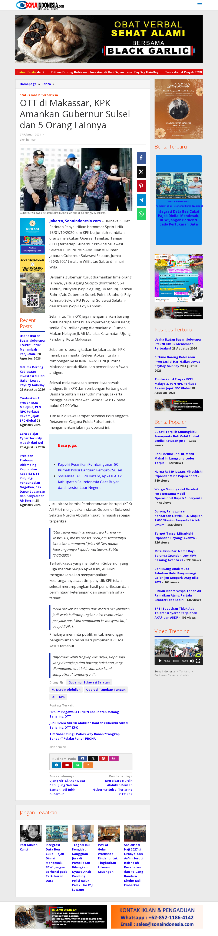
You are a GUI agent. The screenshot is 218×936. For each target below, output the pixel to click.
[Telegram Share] (141, 200)
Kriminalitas (192, 201)
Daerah (170, 201)
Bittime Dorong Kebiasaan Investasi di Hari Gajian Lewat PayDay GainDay (71, 72)
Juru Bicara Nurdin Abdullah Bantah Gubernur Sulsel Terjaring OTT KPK (112, 785)
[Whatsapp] (141, 214)
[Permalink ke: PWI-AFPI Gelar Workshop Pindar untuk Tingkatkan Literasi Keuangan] (109, 833)
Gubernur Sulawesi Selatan (89, 682)
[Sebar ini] (141, 158)
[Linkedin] (56, 765)
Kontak (184, 675)
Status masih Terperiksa (39, 95)
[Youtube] (67, 765)
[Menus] (200, 5)
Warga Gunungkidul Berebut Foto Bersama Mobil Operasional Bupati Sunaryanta (178, 493)
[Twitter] (93, 758)
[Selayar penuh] (198, 661)
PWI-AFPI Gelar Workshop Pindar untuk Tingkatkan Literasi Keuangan (108, 858)
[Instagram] (114, 758)
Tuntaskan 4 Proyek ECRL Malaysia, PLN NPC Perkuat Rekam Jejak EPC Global (175, 383)
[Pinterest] (103, 758)
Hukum (179, 201)
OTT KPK (58, 697)
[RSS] (88, 765)
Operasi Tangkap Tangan (106, 690)
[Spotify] (77, 765)
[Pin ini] (141, 186)
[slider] (176, 661)
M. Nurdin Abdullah (66, 690)
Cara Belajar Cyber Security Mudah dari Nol (31, 438)
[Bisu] (192, 661)
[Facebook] (82, 758)
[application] (179, 652)
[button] (32, 265)
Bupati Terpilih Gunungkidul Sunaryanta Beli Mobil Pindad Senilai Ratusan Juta (177, 436)
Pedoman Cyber (165, 675)
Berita (161, 201)
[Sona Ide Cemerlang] (39, 5)
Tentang (184, 671)
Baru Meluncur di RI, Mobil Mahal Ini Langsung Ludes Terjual (175, 458)
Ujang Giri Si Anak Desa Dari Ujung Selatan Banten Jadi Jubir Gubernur (67, 785)
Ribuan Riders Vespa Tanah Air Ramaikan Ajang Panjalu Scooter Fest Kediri (178, 595)
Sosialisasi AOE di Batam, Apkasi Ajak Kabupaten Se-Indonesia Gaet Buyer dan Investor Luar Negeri (90, 482)
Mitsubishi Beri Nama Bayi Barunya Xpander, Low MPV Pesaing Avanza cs (175, 555)
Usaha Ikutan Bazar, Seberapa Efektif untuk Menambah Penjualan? (32, 345)
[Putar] (160, 661)
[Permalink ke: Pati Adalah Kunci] (31, 833)
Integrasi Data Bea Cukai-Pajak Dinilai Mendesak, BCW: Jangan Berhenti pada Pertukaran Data (56, 863)
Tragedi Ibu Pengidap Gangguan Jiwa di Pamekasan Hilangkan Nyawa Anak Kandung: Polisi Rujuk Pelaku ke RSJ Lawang (82, 867)
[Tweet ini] (141, 172)
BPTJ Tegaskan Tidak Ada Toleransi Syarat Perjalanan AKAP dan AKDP (176, 612)
